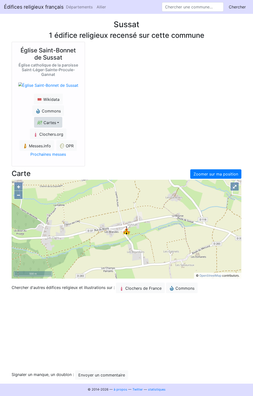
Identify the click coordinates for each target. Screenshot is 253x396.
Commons (184, 288)
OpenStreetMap (210, 275)
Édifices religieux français (33, 7)
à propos (120, 389)
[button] (48, 122)
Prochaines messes (48, 154)
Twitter (137, 389)
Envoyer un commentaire (101, 375)
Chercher (237, 6)
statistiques (157, 389)
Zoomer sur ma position (215, 174)
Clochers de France (143, 288)
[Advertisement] (126, 331)
